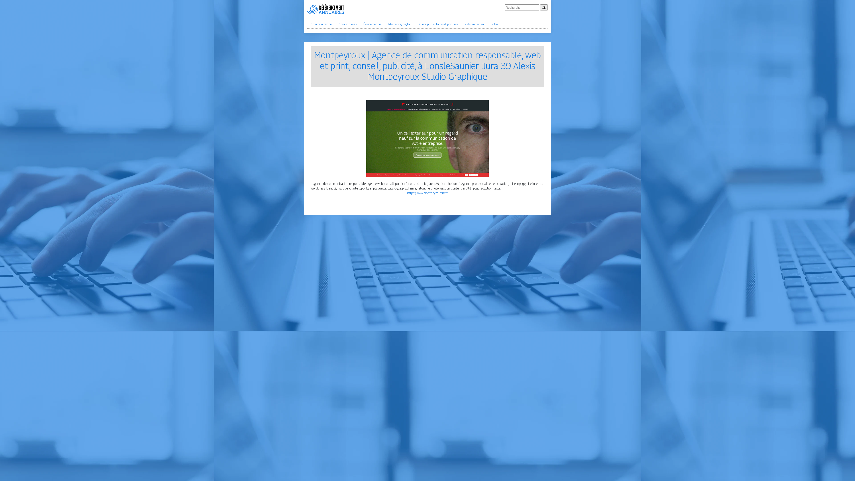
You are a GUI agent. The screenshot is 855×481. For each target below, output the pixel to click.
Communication (321, 24)
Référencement (474, 24)
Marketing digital (399, 24)
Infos (495, 24)
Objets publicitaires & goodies (437, 24)
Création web (348, 24)
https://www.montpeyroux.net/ (427, 193)
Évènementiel (372, 24)
